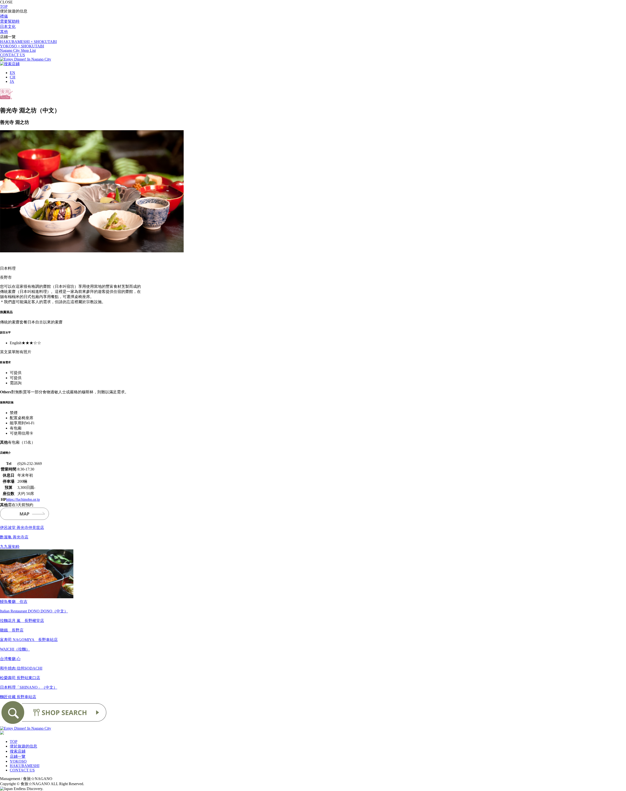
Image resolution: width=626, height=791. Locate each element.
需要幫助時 (10, 21)
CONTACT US (12, 55)
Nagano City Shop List (18, 50)
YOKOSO (18, 761)
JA (12, 81)
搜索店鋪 (17, 751)
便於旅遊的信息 (23, 746)
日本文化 (8, 26)
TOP (4, 6)
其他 (4, 32)
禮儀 (4, 16)
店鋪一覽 (17, 756)
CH (12, 77)
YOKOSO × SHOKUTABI (22, 46)
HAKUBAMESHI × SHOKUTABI (28, 42)
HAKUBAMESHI (24, 766)
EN (12, 73)
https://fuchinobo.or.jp (23, 499)
